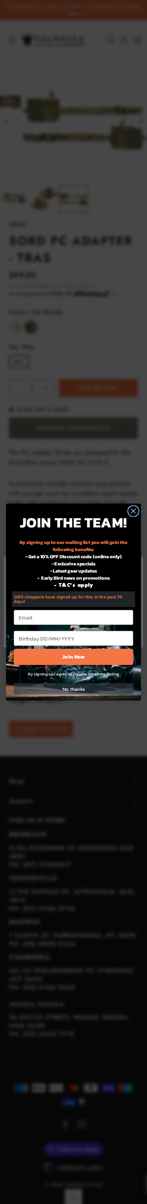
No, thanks (74, 688)
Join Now (73, 656)
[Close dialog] (133, 511)
